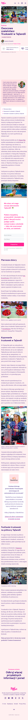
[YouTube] (8, 698)
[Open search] (18, 3)
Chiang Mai (22, 140)
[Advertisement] (14, 66)
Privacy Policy (22, 703)
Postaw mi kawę (16, 43)
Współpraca (10, 703)
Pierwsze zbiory (7, 109)
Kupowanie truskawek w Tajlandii (12, 111)
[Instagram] (22, 3)
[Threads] (19, 698)
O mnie (4, 703)
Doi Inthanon (6, 329)
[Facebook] (12, 698)
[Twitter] (22, 698)
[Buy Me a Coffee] (15, 698)
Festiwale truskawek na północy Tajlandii (14, 113)
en (15, 3)
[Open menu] (25, 3)
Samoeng (19, 548)
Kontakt (16, 703)
